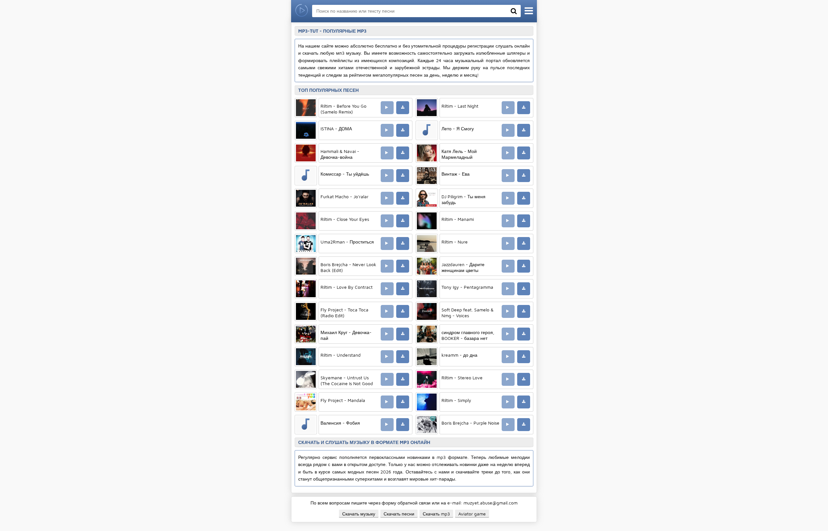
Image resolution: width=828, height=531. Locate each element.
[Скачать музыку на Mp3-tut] (301, 11)
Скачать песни (399, 513)
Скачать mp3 (436, 513)
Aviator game (472, 513)
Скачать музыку (358, 513)
